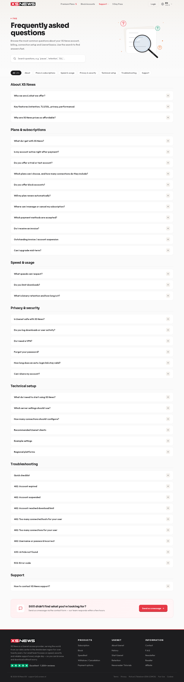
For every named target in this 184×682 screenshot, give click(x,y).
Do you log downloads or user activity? (34, 330)
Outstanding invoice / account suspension (36, 239)
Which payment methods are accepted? (35, 217)
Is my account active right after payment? (36, 151)
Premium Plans (69, 4)
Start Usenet (117, 655)
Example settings (23, 440)
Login (153, 4)
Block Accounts (88, 4)
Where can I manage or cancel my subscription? (39, 206)
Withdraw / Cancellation (89, 660)
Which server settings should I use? (32, 408)
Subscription (83, 645)
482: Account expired (25, 486)
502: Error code (22, 562)
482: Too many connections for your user (35, 530)
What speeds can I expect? (28, 273)
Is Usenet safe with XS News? (29, 319)
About (27, 73)
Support (103, 4)
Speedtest (82, 655)
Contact (149, 645)
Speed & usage (67, 73)
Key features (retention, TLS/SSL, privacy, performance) (44, 106)
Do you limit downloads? (27, 284)
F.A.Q (147, 650)
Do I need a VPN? (23, 340)
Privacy (123, 677)
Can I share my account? (27, 373)
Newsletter (150, 655)
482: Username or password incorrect (34, 541)
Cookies (170, 677)
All (16, 73)
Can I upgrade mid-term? (27, 250)
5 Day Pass (118, 4)
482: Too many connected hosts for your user (38, 519)
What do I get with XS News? (29, 140)
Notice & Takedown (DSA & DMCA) (142, 677)
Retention (116, 660)
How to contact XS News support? (32, 586)
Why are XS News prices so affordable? (35, 117)
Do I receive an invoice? (26, 228)
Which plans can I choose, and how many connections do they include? (51, 173)
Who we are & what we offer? (29, 95)
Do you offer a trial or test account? (33, 162)
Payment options (85, 665)
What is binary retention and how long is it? (37, 295)
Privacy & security (88, 73)
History (115, 650)
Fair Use (161, 677)
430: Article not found (26, 551)
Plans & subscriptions (45, 73)
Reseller (149, 660)
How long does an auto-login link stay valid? (37, 362)
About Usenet (118, 645)
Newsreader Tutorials (122, 665)
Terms (116, 677)
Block (80, 650)
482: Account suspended (27, 497)
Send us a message (151, 608)
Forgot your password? (26, 351)
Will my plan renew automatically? (32, 195)
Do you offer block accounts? (29, 184)
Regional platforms (24, 451)
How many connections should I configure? (36, 419)
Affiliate (148, 665)
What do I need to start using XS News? (34, 397)
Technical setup (108, 73)
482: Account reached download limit (34, 508)
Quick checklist (22, 475)
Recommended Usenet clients (30, 430)
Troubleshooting (128, 73)
